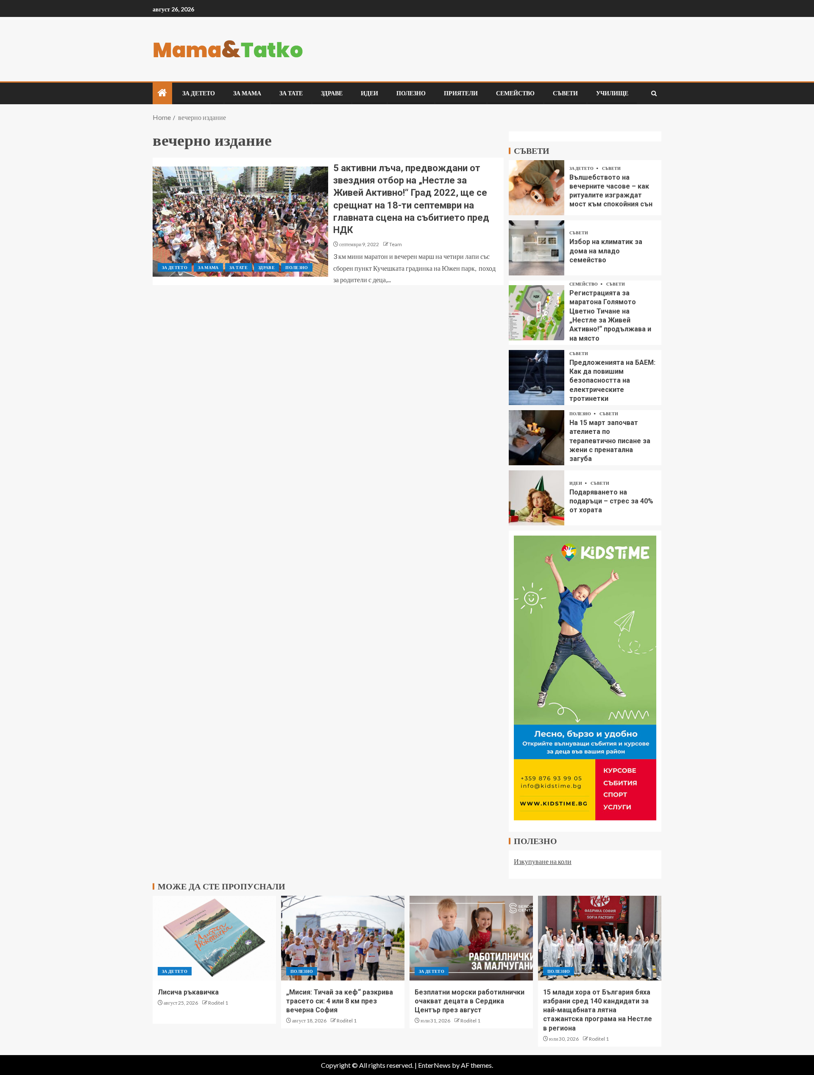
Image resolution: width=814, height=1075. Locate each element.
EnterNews (434, 1065)
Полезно (411, 93)
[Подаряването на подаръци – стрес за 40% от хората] (536, 497)
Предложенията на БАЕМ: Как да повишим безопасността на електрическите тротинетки (612, 380)
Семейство (515, 93)
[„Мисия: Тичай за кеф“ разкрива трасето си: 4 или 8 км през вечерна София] (342, 938)
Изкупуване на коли (542, 861)
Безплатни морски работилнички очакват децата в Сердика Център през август (469, 1001)
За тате (291, 93)
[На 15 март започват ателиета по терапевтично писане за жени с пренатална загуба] (536, 437)
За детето (198, 93)
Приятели (461, 93)
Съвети (565, 93)
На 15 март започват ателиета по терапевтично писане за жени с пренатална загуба (609, 441)
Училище (612, 93)
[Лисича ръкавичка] (214, 938)
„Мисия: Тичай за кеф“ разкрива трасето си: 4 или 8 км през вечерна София (339, 1001)
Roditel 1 (218, 1003)
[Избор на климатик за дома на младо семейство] (536, 247)
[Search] (654, 93)
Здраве (332, 93)
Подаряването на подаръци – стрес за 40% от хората (611, 501)
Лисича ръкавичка (188, 992)
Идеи (369, 93)
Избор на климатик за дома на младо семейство (605, 251)
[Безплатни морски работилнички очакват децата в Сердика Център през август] (471, 938)
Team (395, 244)
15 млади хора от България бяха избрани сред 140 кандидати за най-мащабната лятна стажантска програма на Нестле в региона (597, 1010)
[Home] (162, 93)
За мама (247, 93)
